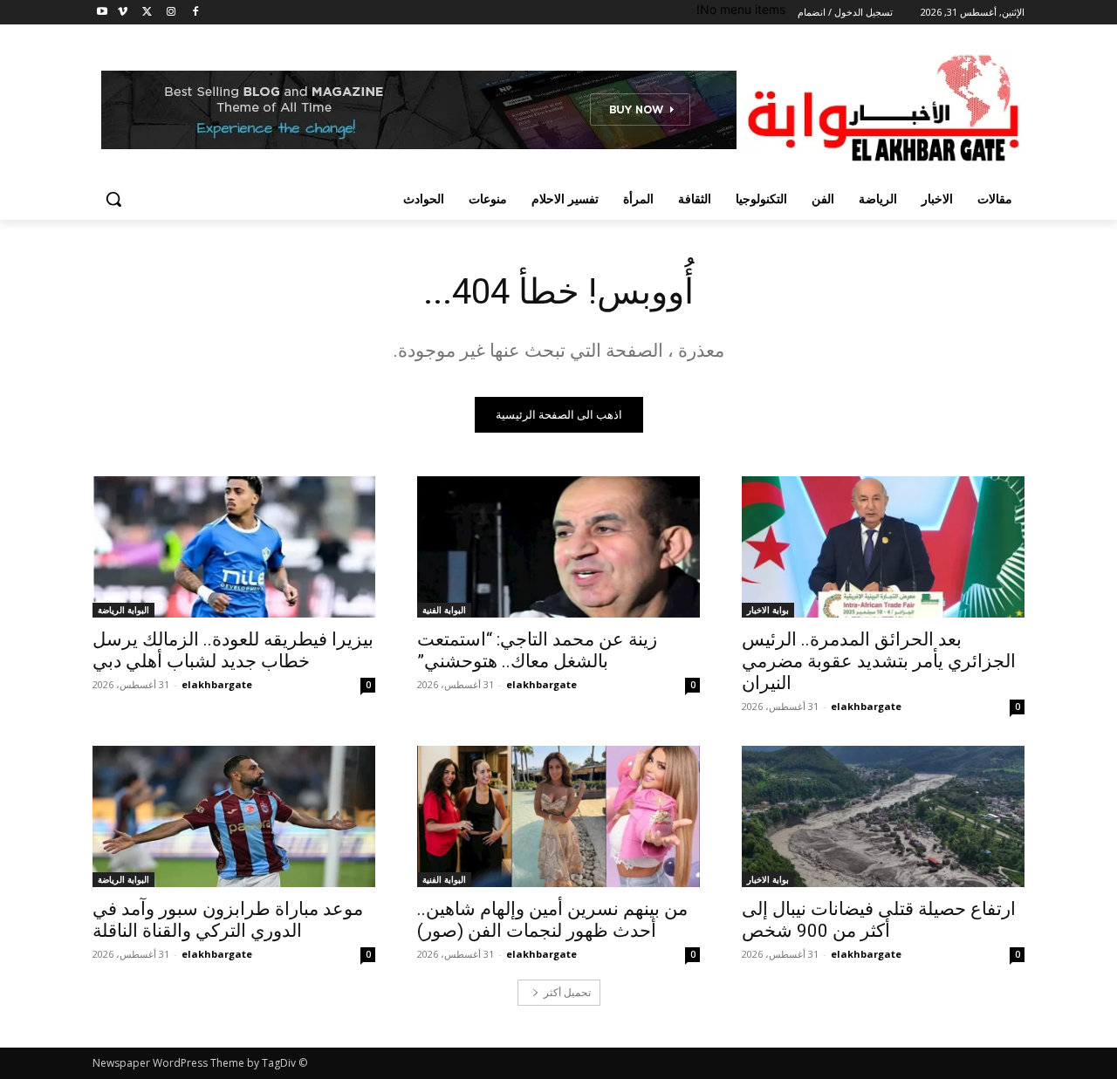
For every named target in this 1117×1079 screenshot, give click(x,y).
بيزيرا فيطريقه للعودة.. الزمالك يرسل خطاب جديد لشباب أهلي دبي (233, 650)
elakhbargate (866, 706)
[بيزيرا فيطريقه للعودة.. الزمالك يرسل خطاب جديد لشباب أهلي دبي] (234, 547)
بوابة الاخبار (768, 610)
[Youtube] (103, 13)
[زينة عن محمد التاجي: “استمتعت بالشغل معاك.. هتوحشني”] (558, 547)
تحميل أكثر (567, 992)
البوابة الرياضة (123, 610)
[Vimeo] (123, 13)
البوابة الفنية (444, 610)
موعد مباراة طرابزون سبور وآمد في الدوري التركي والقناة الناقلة (228, 919)
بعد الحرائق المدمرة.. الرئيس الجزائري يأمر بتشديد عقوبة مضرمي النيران (879, 661)
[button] (113, 199)
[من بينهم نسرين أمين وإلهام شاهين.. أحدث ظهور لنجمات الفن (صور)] (558, 816)
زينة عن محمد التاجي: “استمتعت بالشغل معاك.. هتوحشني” (537, 650)
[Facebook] (195, 13)
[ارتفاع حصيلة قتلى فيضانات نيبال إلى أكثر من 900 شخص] (883, 816)
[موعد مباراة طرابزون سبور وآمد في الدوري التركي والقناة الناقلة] (234, 816)
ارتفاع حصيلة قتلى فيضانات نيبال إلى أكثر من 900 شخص (879, 919)
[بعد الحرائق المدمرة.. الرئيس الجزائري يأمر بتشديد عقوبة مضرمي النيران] (883, 547)
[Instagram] (171, 13)
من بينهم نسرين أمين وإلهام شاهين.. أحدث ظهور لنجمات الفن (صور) (552, 919)
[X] (147, 13)
